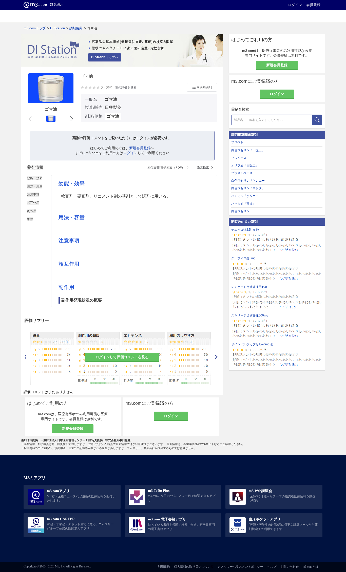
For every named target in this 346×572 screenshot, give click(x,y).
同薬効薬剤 (204, 87)
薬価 (30, 219)
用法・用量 (34, 186)
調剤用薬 (76, 28)
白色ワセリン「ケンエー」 (249, 180)
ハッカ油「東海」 (243, 203)
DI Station (57, 28)
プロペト (237, 142)
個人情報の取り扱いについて (194, 566)
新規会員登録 (139, 148)
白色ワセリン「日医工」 (248, 150)
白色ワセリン (240, 211)
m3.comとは (310, 566)
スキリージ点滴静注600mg (249, 315)
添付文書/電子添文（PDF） (166, 167)
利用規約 (164, 566)
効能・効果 (34, 178)
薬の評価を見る (126, 87)
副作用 (31, 211)
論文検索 (203, 167)
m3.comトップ (35, 28)
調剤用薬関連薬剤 (244, 135)
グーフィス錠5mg (243, 258)
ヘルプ (271, 566)
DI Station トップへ (104, 57)
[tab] (35, 167)
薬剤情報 (35, 167)
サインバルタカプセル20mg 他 (252, 344)
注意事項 (33, 194)
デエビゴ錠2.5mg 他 (245, 229)
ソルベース (238, 158)
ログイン (295, 5)
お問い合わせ (289, 566)
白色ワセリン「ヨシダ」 (248, 188)
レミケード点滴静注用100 (249, 287)
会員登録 (313, 5)
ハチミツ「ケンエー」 (246, 196)
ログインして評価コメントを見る (122, 357)
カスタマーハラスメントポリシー (240, 566)
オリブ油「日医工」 (245, 165)
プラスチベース (242, 173)
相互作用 (33, 202)
